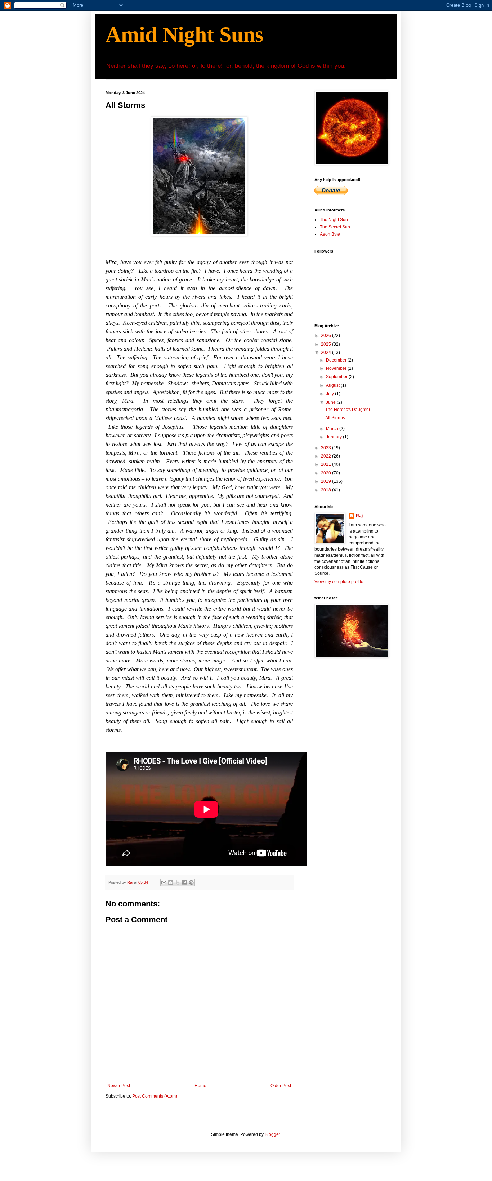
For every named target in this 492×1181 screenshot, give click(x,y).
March (332, 428)
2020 (326, 473)
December (337, 360)
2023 (326, 447)
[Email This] (163, 882)
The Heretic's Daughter (347, 409)
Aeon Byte (330, 234)
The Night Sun (334, 219)
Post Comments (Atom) (154, 1096)
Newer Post (118, 1085)
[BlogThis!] (170, 882)
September (337, 376)
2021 (326, 464)
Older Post (280, 1085)
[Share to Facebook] (184, 882)
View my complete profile (338, 581)
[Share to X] (177, 882)
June (331, 402)
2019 (326, 481)
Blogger (272, 1134)
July (330, 393)
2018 (326, 490)
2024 (326, 352)
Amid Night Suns (184, 35)
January (334, 436)
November (337, 368)
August (333, 385)
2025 (326, 344)
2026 (326, 335)
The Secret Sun (335, 226)
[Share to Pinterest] (191, 882)
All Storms (335, 417)
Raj (359, 515)
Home (200, 1085)
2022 (326, 456)
